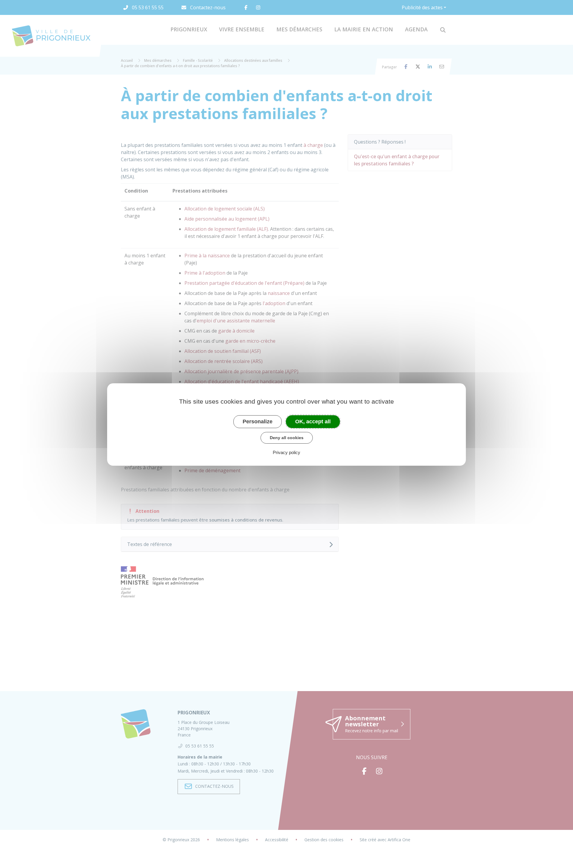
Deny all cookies (287, 437)
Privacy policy (286, 452)
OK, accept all (313, 421)
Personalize (257, 421)
